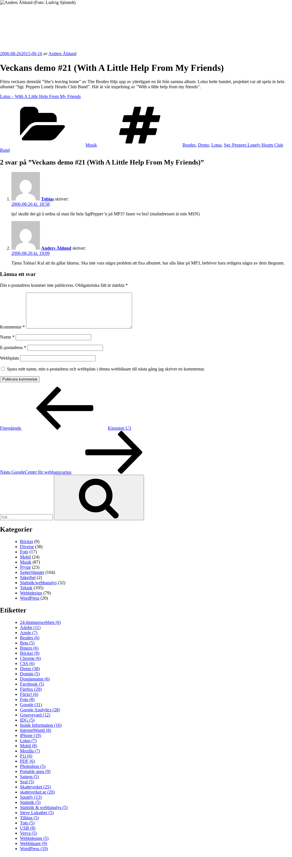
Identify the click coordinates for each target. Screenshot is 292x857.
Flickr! (29, 694)
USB (27, 828)
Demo (203, 145)
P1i (26, 756)
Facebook (32, 684)
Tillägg (29, 817)
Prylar (25, 567)
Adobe (30, 627)
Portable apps (35, 771)
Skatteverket (35, 786)
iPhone (30, 735)
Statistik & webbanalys (44, 807)
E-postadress (13, 347)
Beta (27, 642)
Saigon (29, 776)
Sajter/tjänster (32, 572)
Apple (28, 632)
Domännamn (35, 678)
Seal (27, 781)
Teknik (26, 587)
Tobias (47, 199)
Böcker (26, 541)
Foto (24, 551)
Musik (91, 145)
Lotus (216, 145)
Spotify (31, 797)
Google (31, 704)
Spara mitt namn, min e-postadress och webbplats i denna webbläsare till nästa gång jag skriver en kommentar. (106, 369)
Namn (7, 337)
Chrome (30, 658)
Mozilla (30, 750)
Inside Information (41, 725)
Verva (28, 833)
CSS (27, 663)
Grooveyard (35, 714)
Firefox (31, 689)
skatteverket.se (37, 792)
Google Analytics (40, 709)
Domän (30, 673)
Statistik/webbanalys (38, 582)
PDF (27, 761)
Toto (27, 822)
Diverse (27, 546)
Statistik (30, 802)
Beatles (189, 145)
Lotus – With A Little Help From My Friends (40, 96)
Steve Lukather (37, 812)
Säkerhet (28, 577)
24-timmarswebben (40, 622)
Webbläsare (33, 843)
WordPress (29, 598)
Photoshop (32, 766)
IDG (27, 720)
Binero (29, 648)
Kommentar (12, 327)
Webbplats (9, 358)
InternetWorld (35, 730)
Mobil (25, 556)
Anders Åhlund (32, 22)
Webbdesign (31, 592)
